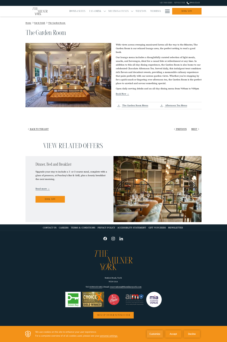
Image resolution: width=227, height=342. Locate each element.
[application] (113, 334)
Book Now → (122, 93)
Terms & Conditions (83, 227)
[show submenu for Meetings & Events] (132, 11)
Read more (41, 188)
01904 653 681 (194, 3)
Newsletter (176, 227)
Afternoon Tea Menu (176, 105)
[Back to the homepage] (40, 11)
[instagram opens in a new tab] (113, 238)
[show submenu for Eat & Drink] (104, 11)
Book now (186, 11)
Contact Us (50, 227)
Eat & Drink (39, 23)
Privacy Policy (107, 227)
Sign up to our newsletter (113, 315)
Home (28, 23)
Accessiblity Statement (131, 227)
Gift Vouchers (157, 227)
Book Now (50, 199)
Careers (64, 227)
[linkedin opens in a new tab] (121, 238)
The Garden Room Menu (135, 105)
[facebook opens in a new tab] (105, 238)
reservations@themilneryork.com (125, 287)
